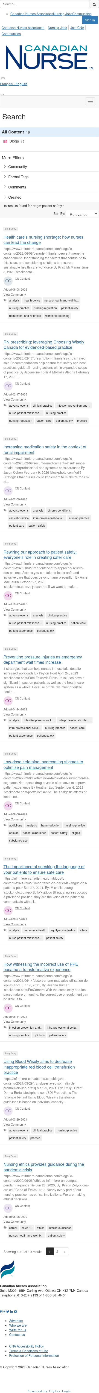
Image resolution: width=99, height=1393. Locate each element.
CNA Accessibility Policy (26, 1346)
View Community (14, 294)
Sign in (90, 20)
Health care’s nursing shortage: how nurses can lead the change (43, 239)
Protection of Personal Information (34, 1355)
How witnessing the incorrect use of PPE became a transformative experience (40, 966)
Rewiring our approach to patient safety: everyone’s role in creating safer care (40, 554)
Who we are (18, 1325)
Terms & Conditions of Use (28, 1350)
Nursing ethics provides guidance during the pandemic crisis (43, 1166)
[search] (94, 4)
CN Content (22, 278)
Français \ (13, 83)
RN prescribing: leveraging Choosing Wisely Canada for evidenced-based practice (43, 344)
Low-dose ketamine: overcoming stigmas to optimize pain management (43, 764)
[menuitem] (31, 13)
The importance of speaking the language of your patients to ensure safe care (43, 869)
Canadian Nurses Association (31, 13)
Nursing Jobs (62, 13)
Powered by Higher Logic (50, 1391)
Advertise (16, 1320)
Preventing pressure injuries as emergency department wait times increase (42, 659)
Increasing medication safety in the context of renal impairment (44, 449)
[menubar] (49, 30)
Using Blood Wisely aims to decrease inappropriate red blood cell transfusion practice (39, 1066)
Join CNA (77, 27)
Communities (81, 13)
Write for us (17, 1330)
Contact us (17, 1334)
